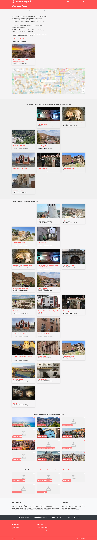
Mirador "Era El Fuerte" (19, 146)
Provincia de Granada (67, 470)
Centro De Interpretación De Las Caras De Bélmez (23, 402)
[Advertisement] (67, 23)
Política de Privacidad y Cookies (44, 530)
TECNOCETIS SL (42, 242)
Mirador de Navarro (18, 379)
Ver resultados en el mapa (18, 38)
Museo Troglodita (42, 146)
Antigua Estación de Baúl (19, 242)
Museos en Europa (16, 10)
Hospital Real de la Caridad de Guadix (72, 123)
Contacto (14, 530)
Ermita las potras (42, 168)
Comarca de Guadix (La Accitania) (49, 470)
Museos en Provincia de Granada (37, 10)
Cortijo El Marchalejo (68, 168)
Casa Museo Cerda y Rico (44, 334)
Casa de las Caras (42, 379)
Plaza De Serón (42, 356)
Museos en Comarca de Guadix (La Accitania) (55, 10)
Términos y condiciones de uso (43, 527)
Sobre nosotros (15, 527)
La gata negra (66, 220)
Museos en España (25, 10)
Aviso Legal (39, 528)
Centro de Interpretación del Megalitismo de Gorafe (20, 60)
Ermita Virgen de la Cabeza (20, 168)
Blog (13, 528)
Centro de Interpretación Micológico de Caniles (48, 311)
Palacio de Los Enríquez (69, 265)
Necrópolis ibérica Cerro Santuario (22, 311)
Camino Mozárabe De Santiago (20, 288)
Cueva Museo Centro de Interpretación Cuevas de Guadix (48, 123)
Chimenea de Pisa (42, 220)
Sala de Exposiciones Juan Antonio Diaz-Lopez (23, 357)
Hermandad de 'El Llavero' (19, 190)
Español (13, 538)
